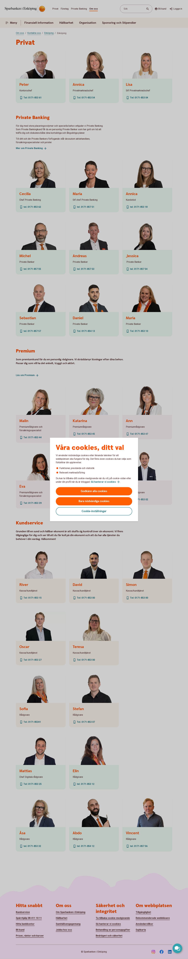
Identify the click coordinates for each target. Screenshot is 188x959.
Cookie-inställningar (94, 511)
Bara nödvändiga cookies (94, 501)
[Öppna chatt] (177, 948)
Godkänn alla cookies (94, 491)
